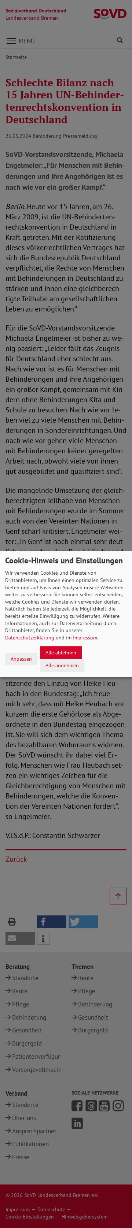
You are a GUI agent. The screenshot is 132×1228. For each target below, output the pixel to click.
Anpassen (21, 658)
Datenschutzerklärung (29, 637)
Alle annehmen (62, 665)
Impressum (85, 637)
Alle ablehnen (60, 652)
